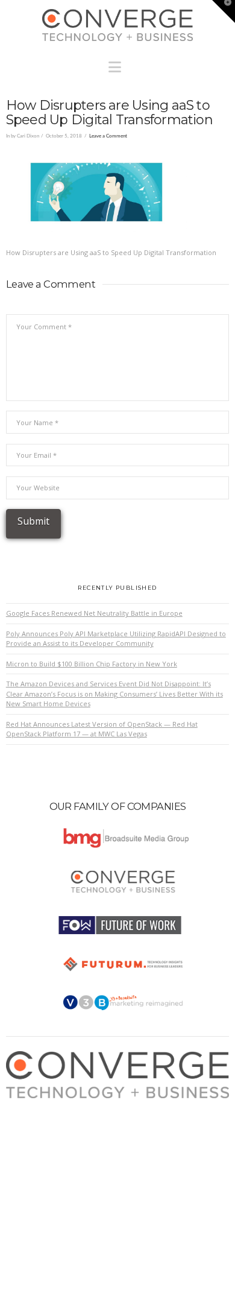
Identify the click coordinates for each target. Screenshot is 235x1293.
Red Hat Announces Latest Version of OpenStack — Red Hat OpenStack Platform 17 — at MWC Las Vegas (102, 729)
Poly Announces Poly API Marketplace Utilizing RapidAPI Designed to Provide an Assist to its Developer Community (116, 638)
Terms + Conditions (48, 1128)
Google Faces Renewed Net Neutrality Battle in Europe (94, 613)
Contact (29, 1163)
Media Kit (32, 1116)
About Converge (43, 1103)
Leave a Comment (108, 136)
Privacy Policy (39, 1140)
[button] (117, 64)
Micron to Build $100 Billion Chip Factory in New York (91, 663)
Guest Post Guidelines (53, 1151)
